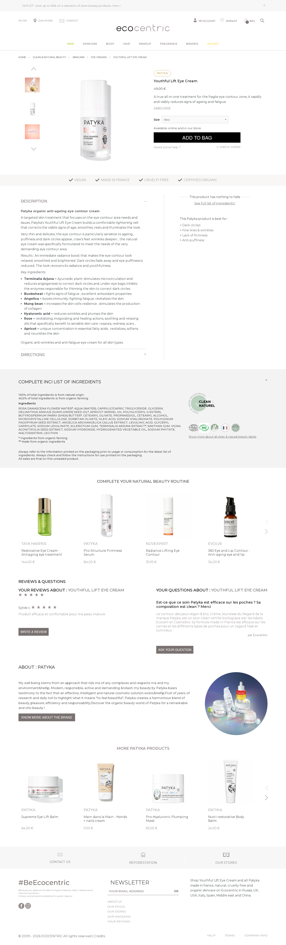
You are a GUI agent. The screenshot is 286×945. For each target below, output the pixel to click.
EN (25, 20)
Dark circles (191, 225)
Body (110, 43)
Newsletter (123, 882)
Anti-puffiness (193, 240)
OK (176, 891)
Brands (192, 43)
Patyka (162, 73)
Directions (33, 355)
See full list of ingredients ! (214, 203)
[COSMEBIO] (204, 427)
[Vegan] (214, 427)
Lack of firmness (194, 235)
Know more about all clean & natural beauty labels (222, 436)
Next (33, 149)
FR (20, 20)
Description (34, 201)
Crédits (99, 936)
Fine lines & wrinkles (197, 230)
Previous (33, 68)
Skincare (90, 43)
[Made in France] (225, 427)
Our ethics (116, 906)
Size (157, 119)
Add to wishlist (230, 147)
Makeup (145, 43)
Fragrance (168, 43)
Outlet (213, 43)
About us (114, 901)
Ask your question (174, 649)
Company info (256, 935)
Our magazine (119, 916)
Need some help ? (167, 147)
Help (211, 935)
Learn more (162, 108)
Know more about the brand (46, 717)
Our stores (116, 911)
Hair (126, 43)
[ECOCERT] (193, 427)
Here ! (116, 5)
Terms (230, 935)
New (70, 43)
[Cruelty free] (235, 427)
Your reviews (118, 921)
